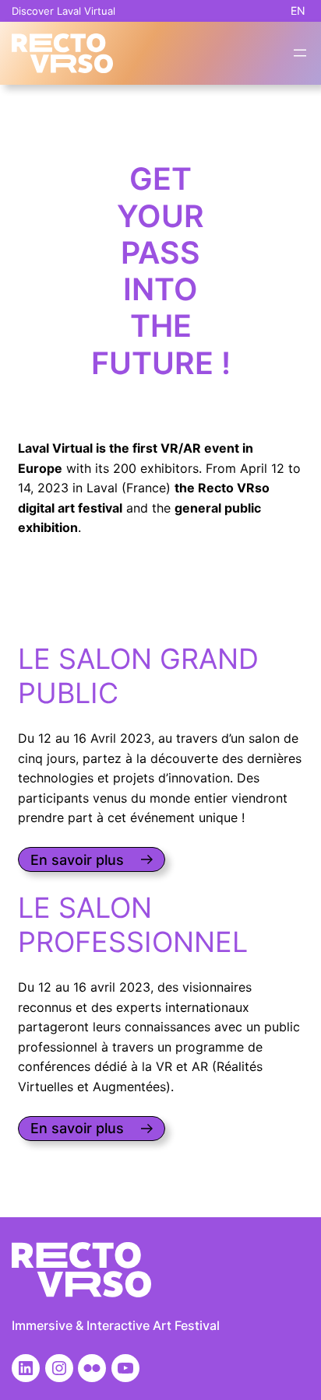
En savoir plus (77, 860)
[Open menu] (300, 53)
